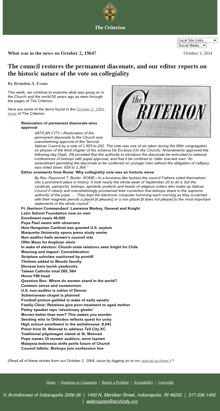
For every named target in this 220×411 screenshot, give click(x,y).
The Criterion (110, 27)
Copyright (166, 382)
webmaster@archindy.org (112, 401)
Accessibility (143, 382)
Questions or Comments (79, 382)
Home (51, 382)
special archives (154, 360)
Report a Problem (115, 382)
